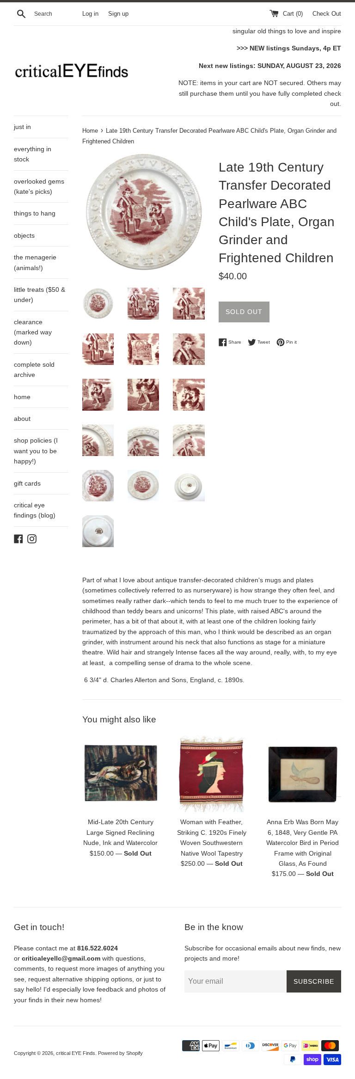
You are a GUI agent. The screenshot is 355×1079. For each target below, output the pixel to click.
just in (22, 126)
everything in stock (32, 154)
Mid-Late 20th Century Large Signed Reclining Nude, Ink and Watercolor (120, 832)
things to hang (34, 213)
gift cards (27, 483)
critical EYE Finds (75, 1053)
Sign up (118, 14)
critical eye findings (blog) (34, 510)
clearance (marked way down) (33, 332)
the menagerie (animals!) (35, 262)
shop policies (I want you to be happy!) (36, 451)
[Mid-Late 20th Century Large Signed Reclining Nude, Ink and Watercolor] (120, 774)
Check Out (326, 14)
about (22, 418)
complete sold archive (34, 369)
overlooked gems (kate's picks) (39, 186)
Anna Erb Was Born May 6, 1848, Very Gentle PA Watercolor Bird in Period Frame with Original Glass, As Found (302, 842)
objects (24, 235)
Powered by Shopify (120, 1053)
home (22, 397)
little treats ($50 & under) (39, 294)
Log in (90, 14)
